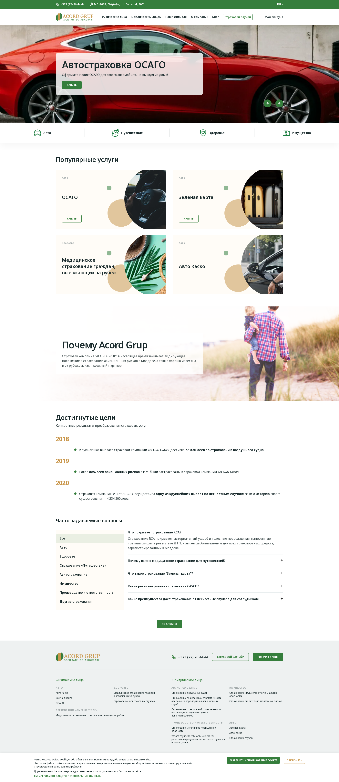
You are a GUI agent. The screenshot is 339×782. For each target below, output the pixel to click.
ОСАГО (70, 197)
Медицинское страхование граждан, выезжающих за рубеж (89, 266)
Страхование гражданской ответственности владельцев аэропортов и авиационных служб (196, 701)
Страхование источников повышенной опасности (193, 729)
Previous (268, 103)
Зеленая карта (237, 727)
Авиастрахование (73, 574)
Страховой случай (237, 17)
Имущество (301, 133)
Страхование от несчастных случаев (134, 701)
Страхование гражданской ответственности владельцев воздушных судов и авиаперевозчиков (196, 712)
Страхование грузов (241, 738)
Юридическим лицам (146, 17)
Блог (215, 17)
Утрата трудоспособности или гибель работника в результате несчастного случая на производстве (198, 739)
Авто (47, 133)
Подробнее (74, 88)
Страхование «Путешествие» (83, 565)
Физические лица (114, 17)
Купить (72, 218)
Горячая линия (268, 657)
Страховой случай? (230, 657)
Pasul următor (279, 103)
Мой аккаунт (274, 17)
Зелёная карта (196, 197)
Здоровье (217, 133)
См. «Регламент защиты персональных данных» (67, 776)
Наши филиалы (176, 17)
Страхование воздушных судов (189, 693)
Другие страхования (76, 601)
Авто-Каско (235, 733)
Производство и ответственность (87, 592)
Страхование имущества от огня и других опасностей (253, 694)
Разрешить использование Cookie (253, 760)
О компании (199, 17)
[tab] (205, 533)
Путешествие (132, 133)
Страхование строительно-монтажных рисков (255, 701)
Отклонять (294, 760)
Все (62, 538)
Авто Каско (192, 266)
